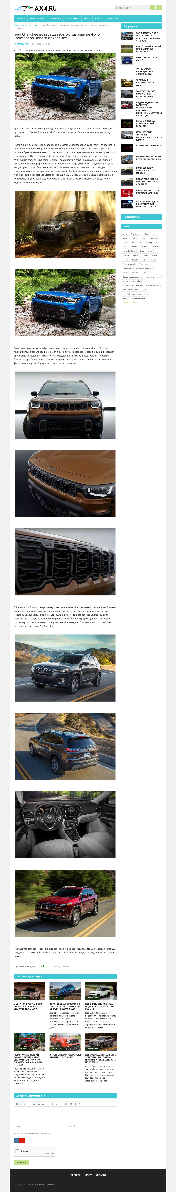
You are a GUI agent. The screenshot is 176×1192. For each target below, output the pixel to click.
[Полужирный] (17, 1104)
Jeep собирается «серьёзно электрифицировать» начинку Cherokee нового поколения (100, 1058)
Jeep (150, 242)
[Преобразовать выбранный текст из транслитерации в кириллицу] (75, 1104)
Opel (150, 251)
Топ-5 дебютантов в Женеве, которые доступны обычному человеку (148, 37)
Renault (136, 255)
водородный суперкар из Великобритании (141, 285)
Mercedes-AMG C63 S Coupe (146, 58)
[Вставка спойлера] (79, 1104)
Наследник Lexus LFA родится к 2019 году (147, 191)
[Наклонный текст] (21, 1104)
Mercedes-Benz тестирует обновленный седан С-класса (149, 136)
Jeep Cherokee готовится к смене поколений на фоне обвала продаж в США (65, 1006)
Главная (20, 18)
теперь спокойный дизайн (134, 298)
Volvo (125, 272)
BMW (125, 238)
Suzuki (135, 260)
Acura (125, 234)
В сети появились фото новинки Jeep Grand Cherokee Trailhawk (28, 1006)
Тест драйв (55, 18)
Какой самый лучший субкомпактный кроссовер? (148, 49)
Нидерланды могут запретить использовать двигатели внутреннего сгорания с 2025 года (149, 109)
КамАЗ (144, 272)
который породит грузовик (134, 294)
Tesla (143, 260)
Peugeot (126, 255)
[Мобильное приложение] (72, 1181)
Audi (155, 234)
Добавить (21, 1162)
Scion (145, 255)
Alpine (146, 234)
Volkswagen (144, 264)
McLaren (144, 246)
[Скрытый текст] (66, 1104)
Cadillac (142, 238)
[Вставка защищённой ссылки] (57, 1104)
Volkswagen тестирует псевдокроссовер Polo (149, 157)
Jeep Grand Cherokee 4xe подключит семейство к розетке (100, 1006)
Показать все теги (130, 302)
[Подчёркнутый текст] (25, 1104)
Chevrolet (153, 238)
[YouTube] (99, 1181)
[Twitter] (86, 1181)
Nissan (141, 251)
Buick (133, 238)
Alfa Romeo (135, 234)
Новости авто (37, 18)
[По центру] (38, 1104)
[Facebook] (77, 1181)
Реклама (87, 1175)
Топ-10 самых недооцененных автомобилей (145, 71)
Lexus (125, 246)
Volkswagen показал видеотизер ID (137, 268)
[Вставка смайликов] (48, 1104)
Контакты (113, 18)
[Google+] (95, 1181)
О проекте (75, 1175)
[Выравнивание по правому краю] (43, 1104)
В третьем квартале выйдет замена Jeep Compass (65, 1056)
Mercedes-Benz (129, 251)
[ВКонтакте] (16, 1140)
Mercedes (156, 246)
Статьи (98, 18)
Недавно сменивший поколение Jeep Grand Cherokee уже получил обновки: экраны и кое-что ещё (28, 1059)
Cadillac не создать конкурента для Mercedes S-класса (147, 204)
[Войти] (159, 7)
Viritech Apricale (129, 264)
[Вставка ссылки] (52, 1104)
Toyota (152, 260)
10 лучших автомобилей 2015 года (146, 83)
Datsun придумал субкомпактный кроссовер (146, 123)
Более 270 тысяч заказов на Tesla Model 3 (145, 170)
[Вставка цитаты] (70, 1104)
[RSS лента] (104, 1181)
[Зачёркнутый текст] (29, 1104)
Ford (134, 242)
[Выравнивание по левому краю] (34, 1104)
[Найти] (152, 7)
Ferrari (125, 242)
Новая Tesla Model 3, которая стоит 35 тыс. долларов (148, 182)
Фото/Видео (72, 18)
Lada (158, 242)
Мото (87, 18)
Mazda (134, 246)
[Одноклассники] (90, 1181)
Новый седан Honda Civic (133, 281)
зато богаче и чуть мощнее (134, 289)
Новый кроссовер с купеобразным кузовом (141, 277)
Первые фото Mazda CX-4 (149, 146)
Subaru (125, 260)
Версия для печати (61, 966)
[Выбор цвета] (61, 1104)
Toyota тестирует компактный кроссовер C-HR (145, 94)
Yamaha (134, 272)
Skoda (154, 255)
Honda (142, 242)
